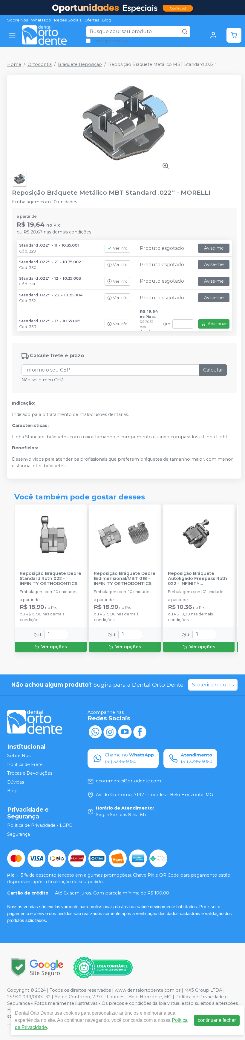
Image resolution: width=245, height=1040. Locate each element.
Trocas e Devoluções (29, 773)
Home (14, 64)
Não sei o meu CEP (42, 380)
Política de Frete (25, 764)
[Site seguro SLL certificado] (37, 967)
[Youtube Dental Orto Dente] (124, 731)
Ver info (120, 248)
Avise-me (214, 248)
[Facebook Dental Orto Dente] (139, 731)
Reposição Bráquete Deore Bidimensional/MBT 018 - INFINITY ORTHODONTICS (124, 578)
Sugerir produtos (213, 685)
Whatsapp (41, 20)
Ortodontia (39, 64)
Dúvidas (15, 782)
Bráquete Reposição (80, 64)
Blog (106, 20)
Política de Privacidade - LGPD (40, 825)
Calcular (213, 370)
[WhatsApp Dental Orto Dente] (95, 731)
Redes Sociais (67, 20)
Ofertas (92, 20)
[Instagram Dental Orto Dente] (109, 731)
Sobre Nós (17, 20)
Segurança (18, 834)
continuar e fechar (217, 1020)
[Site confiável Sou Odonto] (103, 967)
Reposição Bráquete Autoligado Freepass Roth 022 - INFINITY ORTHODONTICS (197, 578)
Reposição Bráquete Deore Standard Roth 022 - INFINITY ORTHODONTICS (50, 578)
